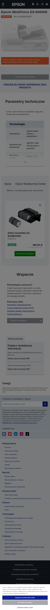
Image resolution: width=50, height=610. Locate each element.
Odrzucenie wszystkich (25, 602)
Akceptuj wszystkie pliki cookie (25, 597)
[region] (25, 597)
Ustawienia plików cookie (25, 607)
